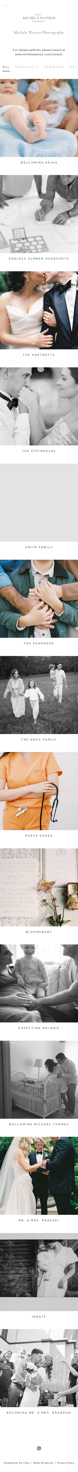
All (6, 67)
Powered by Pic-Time (16, 1462)
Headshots (27, 67)
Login (8, 85)
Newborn (54, 67)
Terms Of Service (43, 1462)
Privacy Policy (65, 1462)
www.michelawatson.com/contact (38, 54)
